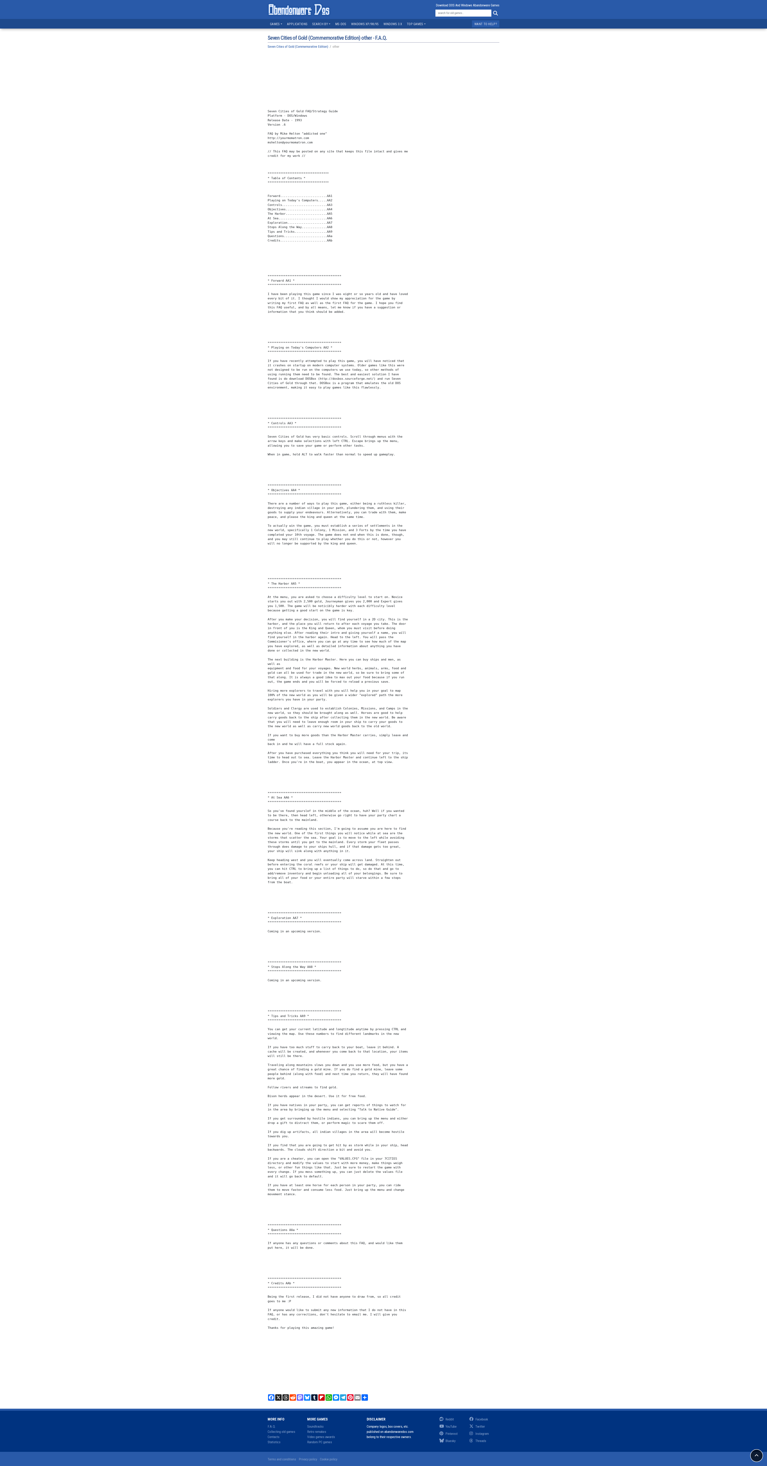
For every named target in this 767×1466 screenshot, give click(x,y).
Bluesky (450, 1441)
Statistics (274, 1442)
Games (275, 24)
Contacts (273, 1437)
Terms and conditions (282, 1459)
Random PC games (319, 1442)
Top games (415, 24)
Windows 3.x (393, 24)
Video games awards (321, 1437)
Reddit (449, 1419)
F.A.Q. (272, 1426)
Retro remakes (316, 1432)
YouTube (451, 1426)
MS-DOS (340, 24)
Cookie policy (328, 1459)
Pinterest (451, 1434)
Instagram (482, 1434)
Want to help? (485, 24)
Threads (480, 1441)
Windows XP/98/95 (365, 24)
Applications (297, 24)
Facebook (481, 1419)
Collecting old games (281, 1432)
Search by (320, 24)
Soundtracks (315, 1426)
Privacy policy (308, 1459)
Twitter (480, 1426)
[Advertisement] (383, 81)
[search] (495, 13)
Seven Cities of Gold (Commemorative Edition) (298, 47)
